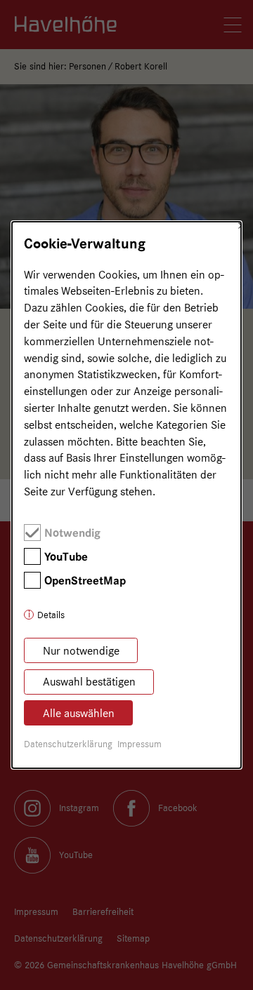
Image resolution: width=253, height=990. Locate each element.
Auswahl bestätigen (89, 681)
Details (51, 615)
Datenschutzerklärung (68, 743)
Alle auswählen (79, 713)
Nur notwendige (81, 650)
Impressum (139, 743)
